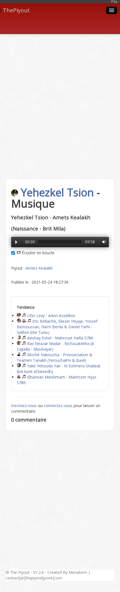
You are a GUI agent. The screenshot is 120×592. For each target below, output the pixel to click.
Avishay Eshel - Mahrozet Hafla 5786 (59, 338)
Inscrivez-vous (24, 405)
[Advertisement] (60, 100)
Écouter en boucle (37, 252)
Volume (102, 241)
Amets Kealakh (39, 268)
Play (16, 242)
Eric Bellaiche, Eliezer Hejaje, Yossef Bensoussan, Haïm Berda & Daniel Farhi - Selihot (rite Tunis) (57, 326)
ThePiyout (16, 10)
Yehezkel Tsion (57, 192)
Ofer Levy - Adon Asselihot (50, 315)
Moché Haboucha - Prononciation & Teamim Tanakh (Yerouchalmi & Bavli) (54, 357)
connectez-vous (58, 405)
